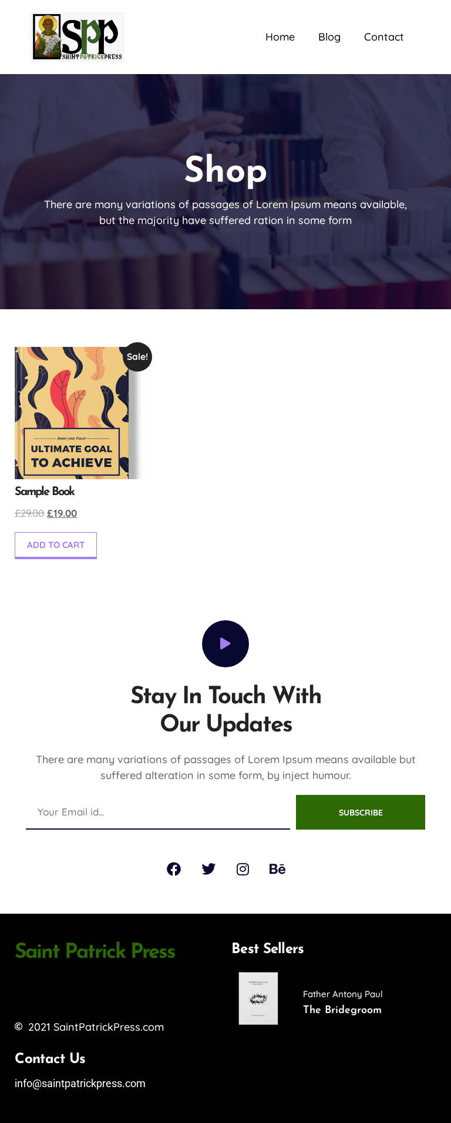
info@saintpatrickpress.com (80, 1083)
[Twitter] (208, 869)
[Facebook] (174, 869)
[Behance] (278, 869)
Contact (384, 37)
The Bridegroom (342, 1010)
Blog (329, 37)
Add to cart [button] (56, 544)
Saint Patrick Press (95, 952)
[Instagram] (243, 869)
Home (280, 37)
